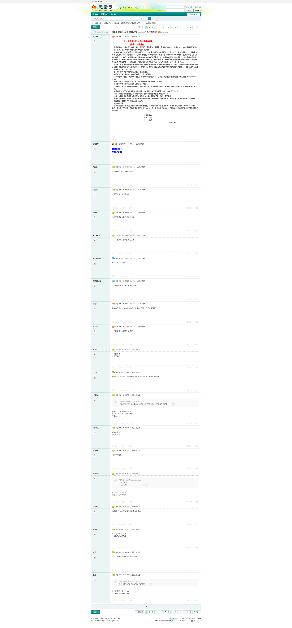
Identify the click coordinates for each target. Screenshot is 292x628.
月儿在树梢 (96, 235)
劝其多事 (96, 37)
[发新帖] (95, 27)
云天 (94, 552)
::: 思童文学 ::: (107, 23)
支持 (123, 162)
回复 (116, 139)
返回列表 (140, 27)
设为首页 (94, 1)
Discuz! (115, 621)
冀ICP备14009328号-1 (98, 621)
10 (175, 27)
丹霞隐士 (96, 529)
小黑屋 (193, 618)
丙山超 (95, 506)
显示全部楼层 (136, 37)
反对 (130, 162)
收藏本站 (101, 1)
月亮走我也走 (97, 258)
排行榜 (113, 14)
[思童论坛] (103, 11)
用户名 (160, 7)
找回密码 (198, 7)
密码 (159, 10)
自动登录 (190, 7)
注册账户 (198, 10)
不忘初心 (96, 167)
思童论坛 (104, 14)
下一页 (196, 27)
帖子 (142, 19)
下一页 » (146, 607)
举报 (196, 139)
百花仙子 (96, 304)
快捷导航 (193, 14)
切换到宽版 (199, 2)
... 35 (180, 27)
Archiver (182, 618)
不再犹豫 (96, 451)
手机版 (188, 618)
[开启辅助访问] (197, 2)
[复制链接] (164, 32)
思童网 (95, 14)
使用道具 (189, 139)
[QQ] (173, 618)
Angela (95, 349)
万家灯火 (96, 428)
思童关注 (116, 23)
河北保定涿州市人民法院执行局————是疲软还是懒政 (138, 23)
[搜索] (149, 19)
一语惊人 (96, 212)
